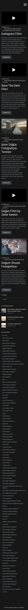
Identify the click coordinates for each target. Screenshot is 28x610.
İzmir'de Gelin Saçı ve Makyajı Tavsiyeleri (13, 503)
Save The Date (16, 30)
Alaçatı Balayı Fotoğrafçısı (9, 343)
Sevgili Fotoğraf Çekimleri (9, 571)
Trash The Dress (7, 586)
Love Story (5, 524)
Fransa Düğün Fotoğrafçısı (9, 449)
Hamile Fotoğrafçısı (7, 460)
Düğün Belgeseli (9, 206)
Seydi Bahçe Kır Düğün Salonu (10, 573)
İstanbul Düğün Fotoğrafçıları (10, 468)
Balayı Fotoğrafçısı (7, 366)
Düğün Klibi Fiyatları (7, 436)
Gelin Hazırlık (6, 455)
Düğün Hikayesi (6, 431)
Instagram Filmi (7, 30)
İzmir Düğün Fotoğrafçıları (9, 481)
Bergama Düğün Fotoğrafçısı (10, 369)
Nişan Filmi (5, 547)
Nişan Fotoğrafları (7, 550)
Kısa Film (5, 519)
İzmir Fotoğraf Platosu (8, 495)
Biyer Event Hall (6, 377)
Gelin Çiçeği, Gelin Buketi (9, 452)
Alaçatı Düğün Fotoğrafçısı (9, 346)
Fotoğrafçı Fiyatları (7, 447)
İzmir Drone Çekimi (7, 478)
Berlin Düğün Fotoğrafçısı (9, 371)
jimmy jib (5, 506)
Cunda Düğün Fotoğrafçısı (9, 387)
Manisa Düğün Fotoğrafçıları (10, 527)
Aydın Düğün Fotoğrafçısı (9, 359)
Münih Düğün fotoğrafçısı (9, 540)
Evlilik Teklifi (6, 444)
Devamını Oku (6, 57)
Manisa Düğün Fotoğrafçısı (9, 529)
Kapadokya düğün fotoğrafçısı (10, 511)
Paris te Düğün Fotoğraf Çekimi (10, 558)
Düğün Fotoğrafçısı (7, 426)
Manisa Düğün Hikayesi (8, 532)
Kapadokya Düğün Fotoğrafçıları (10, 508)
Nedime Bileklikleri (7, 545)
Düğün (4, 413)
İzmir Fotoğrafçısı (7, 498)
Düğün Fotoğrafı (17, 80)
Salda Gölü (5, 563)
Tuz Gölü (5, 592)
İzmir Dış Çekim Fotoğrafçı (9, 475)
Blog (4, 379)
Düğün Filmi (15, 139)
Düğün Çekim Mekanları (8, 421)
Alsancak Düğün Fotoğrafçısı (10, 356)
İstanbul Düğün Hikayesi (9, 473)
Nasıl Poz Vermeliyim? (8, 542)
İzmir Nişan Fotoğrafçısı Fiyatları (15, 317)
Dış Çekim (5, 397)
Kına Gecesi (5, 516)
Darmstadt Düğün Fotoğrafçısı (10, 392)
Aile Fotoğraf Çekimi (8, 338)
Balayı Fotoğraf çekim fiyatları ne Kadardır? (13, 364)
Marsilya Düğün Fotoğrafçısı (10, 534)
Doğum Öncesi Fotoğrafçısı (9, 403)
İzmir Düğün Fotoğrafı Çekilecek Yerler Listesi (14, 490)
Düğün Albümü (6, 416)
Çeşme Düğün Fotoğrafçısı (9, 384)
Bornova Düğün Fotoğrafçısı (9, 382)
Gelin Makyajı (6, 457)
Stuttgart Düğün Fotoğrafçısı (10, 581)
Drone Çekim (7, 29)
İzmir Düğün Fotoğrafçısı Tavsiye (9, 148)
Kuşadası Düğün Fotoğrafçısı (10, 521)
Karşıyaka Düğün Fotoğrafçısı (10, 514)
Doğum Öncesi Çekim (10, 259)
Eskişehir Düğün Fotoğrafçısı (10, 442)
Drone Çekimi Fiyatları (8, 408)
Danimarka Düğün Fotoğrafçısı (10, 390)
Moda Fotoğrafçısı (7, 537)
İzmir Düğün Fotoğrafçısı (9, 483)
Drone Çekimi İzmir (7, 410)
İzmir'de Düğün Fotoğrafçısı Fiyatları (12, 501)
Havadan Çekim (16, 29)
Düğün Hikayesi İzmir (8, 434)
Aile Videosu (6, 340)
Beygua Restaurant (7, 374)
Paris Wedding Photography (10, 560)
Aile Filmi (5, 335)
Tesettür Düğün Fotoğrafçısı (10, 584)
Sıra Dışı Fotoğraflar (7, 579)
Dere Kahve (5, 395)
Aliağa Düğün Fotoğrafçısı (9, 351)
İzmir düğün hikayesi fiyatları (10, 493)
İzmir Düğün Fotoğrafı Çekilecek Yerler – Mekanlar (13, 487)
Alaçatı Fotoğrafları (7, 348)
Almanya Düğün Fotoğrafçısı (10, 353)
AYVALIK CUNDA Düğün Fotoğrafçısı (12, 361)
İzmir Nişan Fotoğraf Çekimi (14, 324)
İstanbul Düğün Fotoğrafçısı (9, 470)
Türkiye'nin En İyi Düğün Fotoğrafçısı (12, 589)
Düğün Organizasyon (8, 439)
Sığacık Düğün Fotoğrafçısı (9, 576)
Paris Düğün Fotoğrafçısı (9, 555)
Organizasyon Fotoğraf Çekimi (10, 553)
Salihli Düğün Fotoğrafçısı (9, 566)
